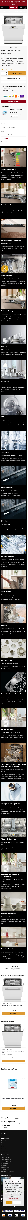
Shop (9, 11)
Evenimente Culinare (6, 1159)
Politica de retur (5, 1169)
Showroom (4, 1165)
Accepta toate (17, 1203)
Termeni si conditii (5, 1167)
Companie (3, 1140)
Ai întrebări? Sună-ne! (13, 101)
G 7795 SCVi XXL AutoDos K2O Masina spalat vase (13, 1051)
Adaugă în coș (17, 73)
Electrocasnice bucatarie (17, 11)
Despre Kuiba (4, 1151)
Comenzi (3, 1143)
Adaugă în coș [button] (13, 1013)
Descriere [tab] (3, 131)
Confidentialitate (5, 1147)
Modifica (9, 1203)
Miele (14, 969)
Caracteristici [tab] (4, 124)
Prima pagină (3, 11)
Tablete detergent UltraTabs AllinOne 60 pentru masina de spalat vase (13, 1099)
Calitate (3, 1145)
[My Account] (21, 8)
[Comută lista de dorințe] (23, 983)
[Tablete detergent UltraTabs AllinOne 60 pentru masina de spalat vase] (13, 1083)
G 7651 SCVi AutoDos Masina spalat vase (12, 1005)
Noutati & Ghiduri (5, 1157)
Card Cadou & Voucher (7, 1161)
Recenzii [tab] (4, 138)
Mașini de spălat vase (15, 968)
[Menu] (3, 7)
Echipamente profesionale (7, 1171)
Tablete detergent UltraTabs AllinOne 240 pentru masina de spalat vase (17, 111)
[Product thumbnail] (5, 113)
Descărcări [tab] (4, 142)
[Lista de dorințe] (5, 8)
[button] (24, 8)
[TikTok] (2, 1206)
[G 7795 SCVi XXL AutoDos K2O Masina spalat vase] (13, 1036)
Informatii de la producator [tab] (8, 127)
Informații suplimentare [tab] (7, 134)
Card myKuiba (4, 1149)
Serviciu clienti (4, 1163)
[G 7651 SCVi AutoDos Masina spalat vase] (13, 990)
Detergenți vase (6, 1096)
